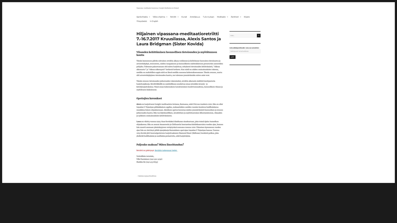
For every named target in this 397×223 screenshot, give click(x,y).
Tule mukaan (208, 17)
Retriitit (173, 17)
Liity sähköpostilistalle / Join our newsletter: (244, 48)
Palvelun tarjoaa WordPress (147, 176)
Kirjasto (247, 17)
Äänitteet (235, 17)
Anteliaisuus (195, 17)
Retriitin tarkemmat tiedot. (166, 150)
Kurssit (184, 17)
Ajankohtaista (142, 17)
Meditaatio (221, 17)
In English (154, 21)
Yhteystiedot (141, 21)
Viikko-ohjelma (159, 17)
